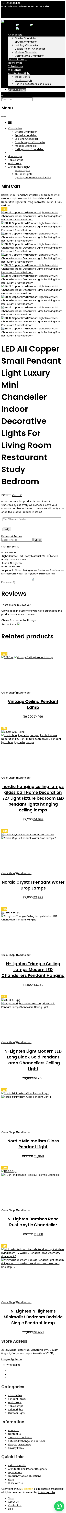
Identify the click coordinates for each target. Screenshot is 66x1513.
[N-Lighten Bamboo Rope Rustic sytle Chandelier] (30, 1175)
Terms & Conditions (20, 1437)
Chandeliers (15, 34)
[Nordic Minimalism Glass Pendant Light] (26, 1096)
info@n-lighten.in (11, 1359)
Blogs (11, 1479)
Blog (10, 1508)
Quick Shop (8, 692)
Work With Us (16, 1483)
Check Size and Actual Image (18, 620)
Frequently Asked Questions (24, 1476)
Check (38, 540)
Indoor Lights (22, 77)
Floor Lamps (15, 62)
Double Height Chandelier (30, 48)
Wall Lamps (14, 70)
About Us (13, 1430)
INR (10, 16)
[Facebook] (9, 1371)
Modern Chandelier (26, 52)
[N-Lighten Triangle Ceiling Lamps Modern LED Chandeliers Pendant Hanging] (33, 919)
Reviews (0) (8, 582)
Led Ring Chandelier (26, 45)
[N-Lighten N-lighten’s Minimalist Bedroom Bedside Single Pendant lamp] (33, 1267)
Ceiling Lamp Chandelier (29, 55)
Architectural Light (19, 73)
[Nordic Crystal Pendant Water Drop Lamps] (28, 838)
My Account (15, 1472)
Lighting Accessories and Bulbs (33, 84)
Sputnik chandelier (26, 41)
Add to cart (24, 692)
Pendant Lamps (17, 59)
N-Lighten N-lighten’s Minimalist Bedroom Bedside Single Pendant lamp (33, 1317)
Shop (13, 195)
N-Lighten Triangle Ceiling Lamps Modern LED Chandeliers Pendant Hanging (33, 969)
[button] (59, 1506)
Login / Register (17, 89)
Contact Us (14, 1434)
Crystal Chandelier (26, 38)
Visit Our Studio (17, 1465)
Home (4, 195)
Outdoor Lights (23, 80)
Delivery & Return (11, 536)
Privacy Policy (16, 1448)
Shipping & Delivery (19, 1444)
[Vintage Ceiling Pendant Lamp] (33, 657)
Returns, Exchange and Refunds (26, 1441)
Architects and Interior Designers (27, 1469)
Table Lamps (15, 66)
